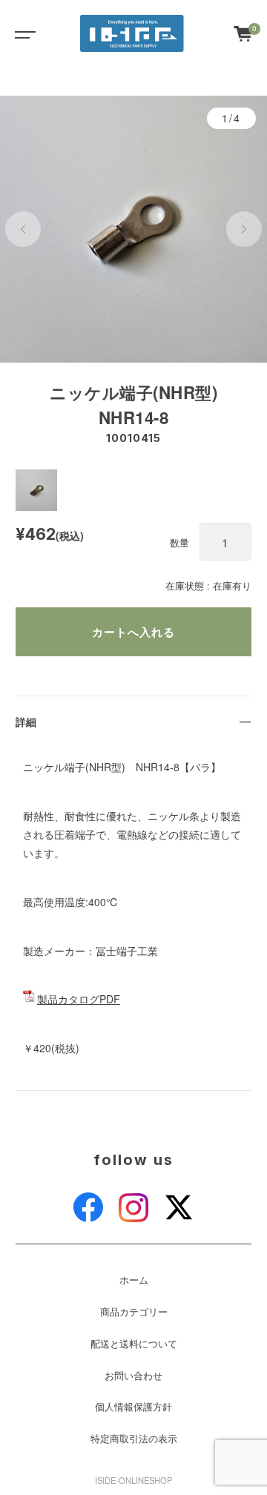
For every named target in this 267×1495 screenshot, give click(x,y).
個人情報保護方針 (133, 1406)
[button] (23, 229)
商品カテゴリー (134, 1312)
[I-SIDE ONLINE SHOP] (132, 33)
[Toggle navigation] (22, 33)
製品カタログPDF (78, 998)
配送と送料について (133, 1343)
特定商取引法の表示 (133, 1438)
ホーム (133, 1280)
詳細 (26, 721)
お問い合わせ (133, 1375)
